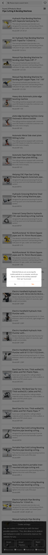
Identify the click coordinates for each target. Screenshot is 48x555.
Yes (32, 284)
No (15, 284)
